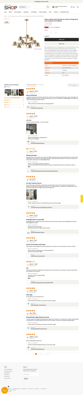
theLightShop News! (64, 12)
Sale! (50, 12)
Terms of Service (7, 378)
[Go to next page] (50, 354)
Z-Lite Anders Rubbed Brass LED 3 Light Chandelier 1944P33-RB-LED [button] (44, 171)
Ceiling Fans (26, 12)
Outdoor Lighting (43, 12)
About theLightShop (8, 369)
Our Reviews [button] (81, 198)
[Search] (48, 6)
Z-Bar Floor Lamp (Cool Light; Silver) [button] (38, 256)
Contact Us (56, 12)
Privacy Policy (6, 376)
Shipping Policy (7, 372)
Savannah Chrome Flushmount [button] (37, 108)
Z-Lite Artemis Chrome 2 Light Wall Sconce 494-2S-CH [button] (41, 207)
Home (5, 12)
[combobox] (36, 6)
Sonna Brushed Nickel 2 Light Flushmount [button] (39, 328)
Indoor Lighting (17, 12)
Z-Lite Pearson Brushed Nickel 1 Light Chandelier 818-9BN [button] (42, 282)
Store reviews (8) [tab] (40, 84)
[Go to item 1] (8, 92)
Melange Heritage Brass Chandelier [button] (37, 232)
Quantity (46, 30)
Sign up (26, 378)
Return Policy (6, 374)
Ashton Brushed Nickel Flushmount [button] (37, 143)
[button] (14, 97)
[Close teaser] (8, 386)
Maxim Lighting (49, 23)
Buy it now (61, 43)
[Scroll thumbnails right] (22, 92)
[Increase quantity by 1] (56, 33)
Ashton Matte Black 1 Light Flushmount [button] (38, 305)
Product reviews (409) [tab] (31, 84)
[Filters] (69, 85)
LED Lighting (34, 12)
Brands (10, 12)
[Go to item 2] (15, 92)
